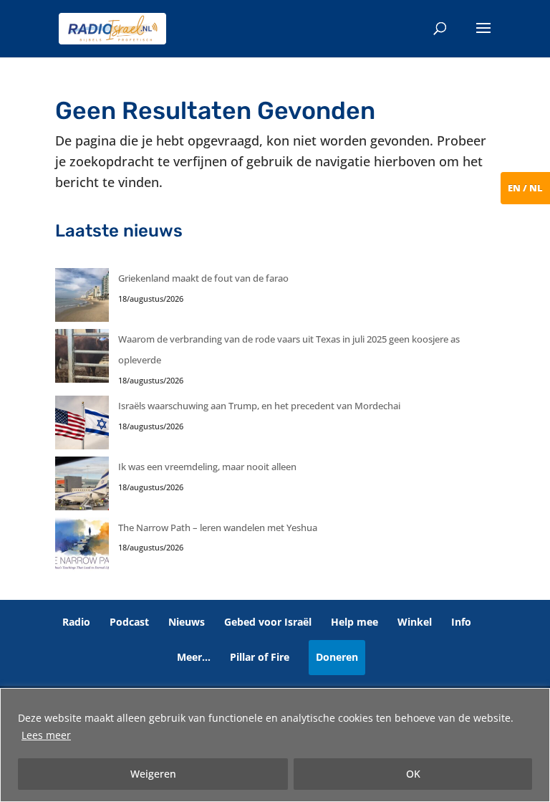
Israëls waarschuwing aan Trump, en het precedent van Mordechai (259, 405)
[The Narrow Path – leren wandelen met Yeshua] (82, 547)
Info (461, 622)
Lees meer (46, 735)
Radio (76, 622)
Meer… (194, 657)
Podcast (129, 622)
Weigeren (153, 773)
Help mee (354, 622)
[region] (275, 745)
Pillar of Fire (259, 657)
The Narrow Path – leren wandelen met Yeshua (217, 527)
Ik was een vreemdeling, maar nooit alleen (207, 466)
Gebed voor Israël (268, 622)
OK (413, 773)
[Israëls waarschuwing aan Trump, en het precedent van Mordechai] (82, 426)
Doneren (337, 657)
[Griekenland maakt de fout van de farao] (82, 298)
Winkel (414, 622)
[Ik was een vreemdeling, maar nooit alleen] (82, 487)
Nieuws (186, 622)
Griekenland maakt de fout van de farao (203, 278)
